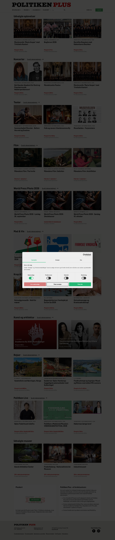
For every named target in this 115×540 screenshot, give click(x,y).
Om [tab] (81, 260)
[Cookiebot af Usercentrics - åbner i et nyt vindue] (84, 255)
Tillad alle (80, 284)
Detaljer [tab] (57, 260)
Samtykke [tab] (34, 260)
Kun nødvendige (35, 284)
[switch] (48, 278)
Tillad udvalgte (57, 284)
